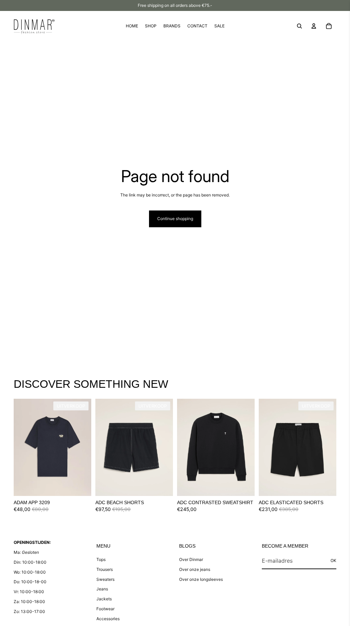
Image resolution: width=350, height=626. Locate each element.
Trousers (104, 569)
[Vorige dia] (19, 447)
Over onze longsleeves (201, 579)
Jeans (102, 588)
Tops (101, 559)
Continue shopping (175, 218)
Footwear (105, 608)
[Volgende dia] (86, 447)
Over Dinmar (191, 559)
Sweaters (105, 579)
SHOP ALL (326, 387)
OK (333, 560)
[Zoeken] (299, 26)
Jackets (104, 598)
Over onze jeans (194, 569)
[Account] (313, 26)
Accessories (108, 618)
